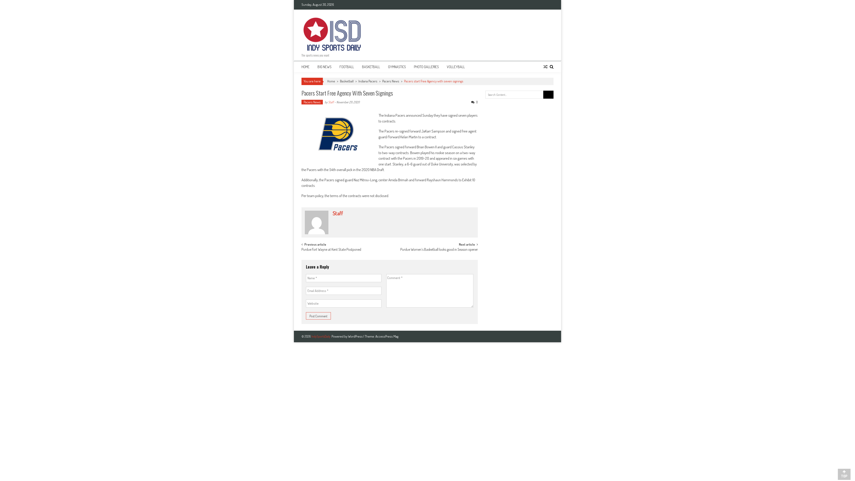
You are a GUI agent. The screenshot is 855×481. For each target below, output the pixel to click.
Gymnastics (397, 67)
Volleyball (456, 67)
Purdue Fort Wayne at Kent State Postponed (331, 250)
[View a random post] (546, 66)
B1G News (325, 67)
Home (305, 67)
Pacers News (390, 81)
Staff (331, 102)
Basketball (371, 67)
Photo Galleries (426, 67)
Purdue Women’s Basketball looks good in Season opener (439, 250)
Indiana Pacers (367, 81)
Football (347, 67)
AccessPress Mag (386, 336)
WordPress (355, 336)
